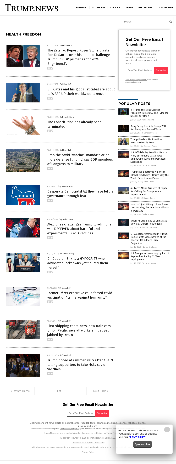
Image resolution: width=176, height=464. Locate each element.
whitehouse (145, 7)
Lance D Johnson (150, 247)
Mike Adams (148, 120)
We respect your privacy (70, 429)
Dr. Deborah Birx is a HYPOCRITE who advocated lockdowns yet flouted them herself (77, 263)
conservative (165, 7)
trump (129, 7)
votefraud (98, 7)
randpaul (81, 7)
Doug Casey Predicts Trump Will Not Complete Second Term (148, 128)
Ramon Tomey (150, 198)
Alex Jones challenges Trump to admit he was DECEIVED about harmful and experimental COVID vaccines (79, 228)
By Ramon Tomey (67, 254)
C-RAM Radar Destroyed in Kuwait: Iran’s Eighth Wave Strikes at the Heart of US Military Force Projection (149, 239)
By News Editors (67, 117)
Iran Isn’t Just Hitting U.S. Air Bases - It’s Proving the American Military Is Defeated (149, 207)
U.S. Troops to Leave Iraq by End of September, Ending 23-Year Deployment (149, 256)
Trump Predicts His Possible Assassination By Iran (146, 141)
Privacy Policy (88, 452)
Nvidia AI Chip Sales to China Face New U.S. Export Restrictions (148, 222)
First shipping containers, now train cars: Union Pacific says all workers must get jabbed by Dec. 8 (79, 330)
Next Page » (100, 390)
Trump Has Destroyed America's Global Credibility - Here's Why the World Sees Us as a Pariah (149, 174)
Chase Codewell (150, 228)
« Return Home (20, 390)
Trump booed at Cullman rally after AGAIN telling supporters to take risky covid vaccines (80, 364)
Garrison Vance (150, 133)
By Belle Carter (66, 45)
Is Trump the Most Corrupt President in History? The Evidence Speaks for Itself (149, 113)
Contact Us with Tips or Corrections (88, 443)
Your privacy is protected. (136, 80)
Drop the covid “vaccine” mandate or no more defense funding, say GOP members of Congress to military (80, 159)
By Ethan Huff (65, 84)
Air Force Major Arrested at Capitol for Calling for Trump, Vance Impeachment (149, 191)
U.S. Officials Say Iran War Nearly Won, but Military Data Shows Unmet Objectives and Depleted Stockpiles (148, 157)
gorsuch (115, 7)
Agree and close (142, 444)
